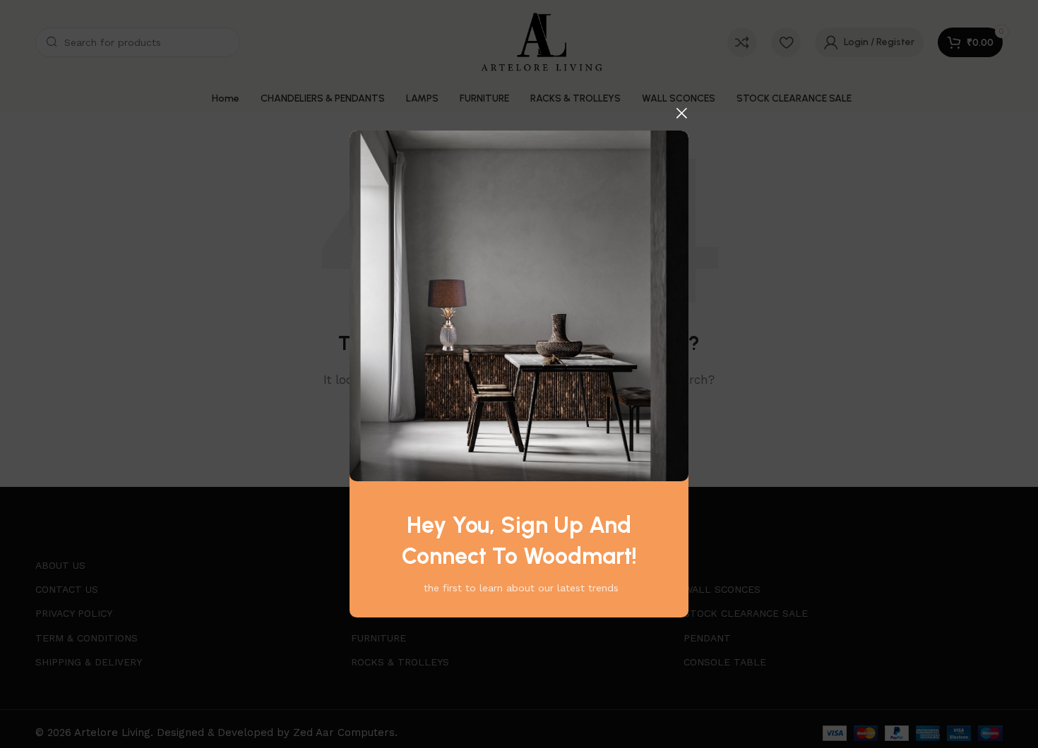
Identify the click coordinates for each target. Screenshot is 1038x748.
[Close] (681, 113)
